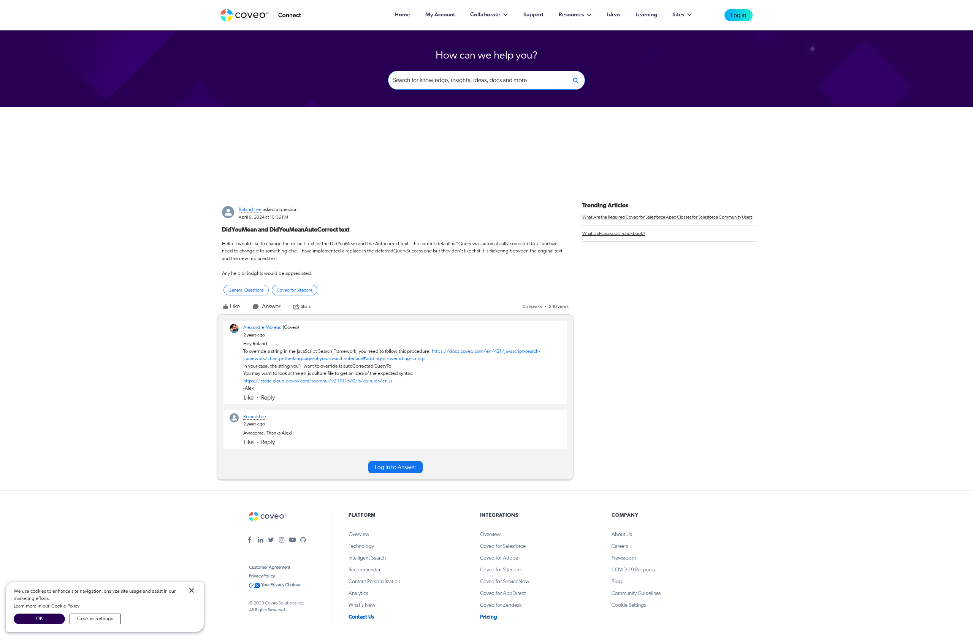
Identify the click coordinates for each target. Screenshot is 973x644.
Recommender (364, 570)
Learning (646, 14)
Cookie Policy (65, 606)
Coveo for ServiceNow (504, 581)
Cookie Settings (629, 605)
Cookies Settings (95, 618)
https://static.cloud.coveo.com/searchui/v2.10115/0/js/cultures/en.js (317, 381)
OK (39, 618)
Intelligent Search (367, 558)
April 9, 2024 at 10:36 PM (263, 217)
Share (306, 306)
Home (402, 14)
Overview (359, 534)
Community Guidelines (636, 593)
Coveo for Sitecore (500, 570)
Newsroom (624, 558)
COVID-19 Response (634, 570)
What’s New (362, 605)
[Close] (191, 590)
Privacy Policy (262, 576)
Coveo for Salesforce (503, 546)
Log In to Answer (395, 467)
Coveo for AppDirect (503, 593)
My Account (440, 14)
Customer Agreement (269, 567)
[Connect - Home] (260, 15)
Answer (271, 306)
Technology (361, 546)
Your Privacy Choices (280, 584)
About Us (622, 534)
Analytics (358, 593)
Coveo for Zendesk (501, 605)
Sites (678, 14)
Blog (617, 581)
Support (533, 14)
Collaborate (485, 14)
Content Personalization (374, 581)
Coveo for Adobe (499, 558)
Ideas (613, 14)
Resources (571, 14)
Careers (620, 546)
